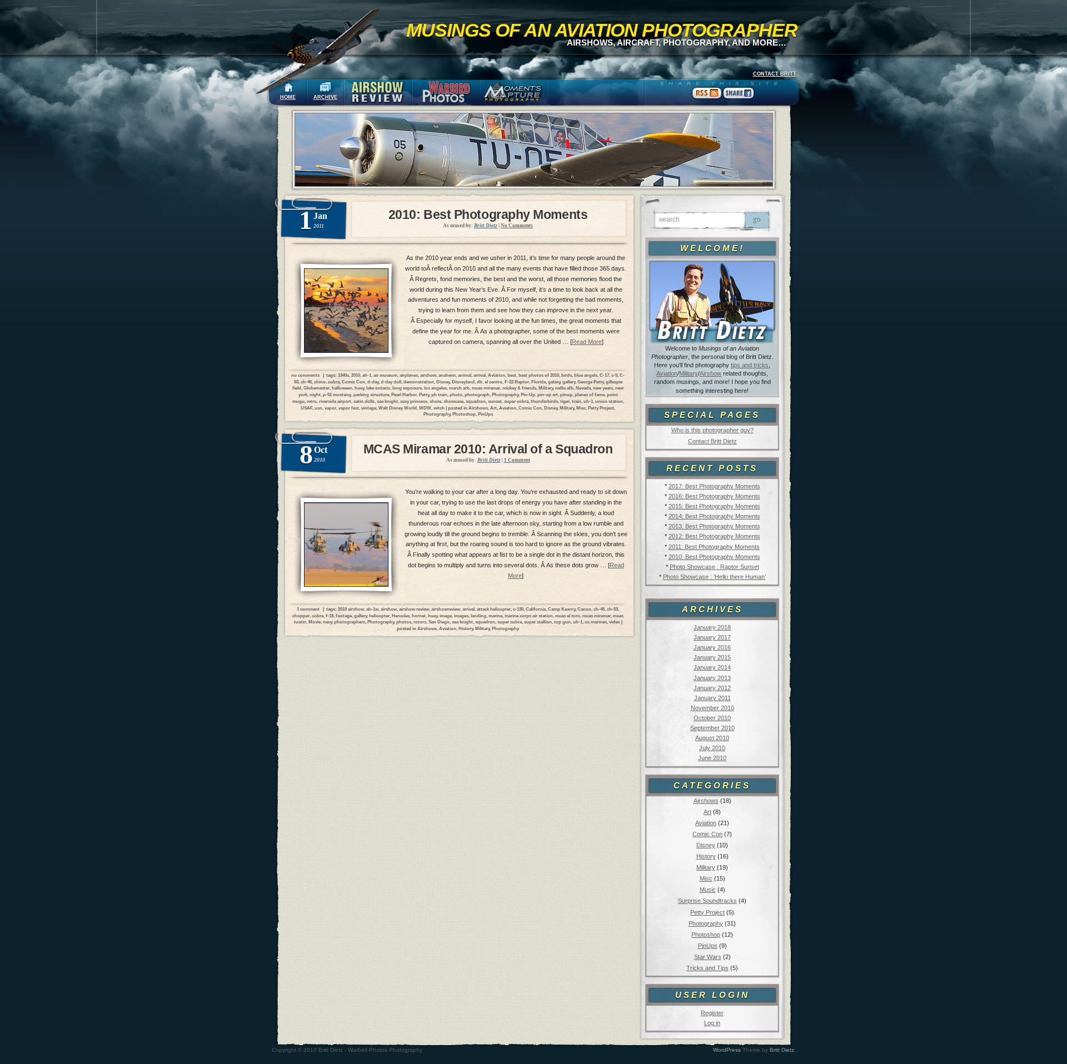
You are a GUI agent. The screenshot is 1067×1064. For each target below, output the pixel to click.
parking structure (371, 394)
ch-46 (306, 381)
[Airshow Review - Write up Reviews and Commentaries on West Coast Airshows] (378, 93)
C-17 (604, 375)
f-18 (329, 615)
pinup (566, 394)
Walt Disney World (397, 408)
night (315, 394)
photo (456, 394)
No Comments (517, 225)
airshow (428, 375)
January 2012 (712, 688)
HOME (288, 97)
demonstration (418, 381)
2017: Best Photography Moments (714, 486)
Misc (706, 878)
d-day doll (391, 381)
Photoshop (705, 934)
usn (318, 408)
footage (344, 615)
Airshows (706, 800)
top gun (562, 622)
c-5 (614, 375)
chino (320, 381)
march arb (459, 388)
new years (603, 388)
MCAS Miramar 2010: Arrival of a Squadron (488, 449)
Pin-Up (528, 394)
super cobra (516, 401)
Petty (424, 394)
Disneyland (463, 381)
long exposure (407, 388)
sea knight (387, 401)
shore (435, 401)
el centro (493, 381)
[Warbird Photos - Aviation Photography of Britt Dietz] (446, 93)
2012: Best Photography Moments (714, 536)
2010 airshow (351, 609)
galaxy (554, 381)
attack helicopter (494, 609)
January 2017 (712, 637)
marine (495, 615)
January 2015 (712, 657)
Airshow (710, 373)
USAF (306, 408)
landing (478, 615)
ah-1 (366, 375)
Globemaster (316, 388)
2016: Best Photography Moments (714, 496)
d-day (372, 381)
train (576, 401)
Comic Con (707, 834)
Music (708, 889)
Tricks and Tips (707, 968)
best (511, 375)
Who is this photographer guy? (712, 430)
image (446, 615)
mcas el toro (567, 615)
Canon (584, 609)
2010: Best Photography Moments (714, 556)
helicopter (379, 615)
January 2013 (712, 678)
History (706, 856)
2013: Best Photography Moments (714, 526)
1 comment (308, 609)
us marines (596, 622)
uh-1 (588, 401)
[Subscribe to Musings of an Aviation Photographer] (707, 98)
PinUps (707, 945)
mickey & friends (519, 388)
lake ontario (378, 388)
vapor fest (348, 408)
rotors (419, 622)
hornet (419, 615)
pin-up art (547, 394)
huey (359, 388)
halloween (342, 388)
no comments (305, 375)
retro (312, 401)
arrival (479, 375)
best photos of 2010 (538, 375)
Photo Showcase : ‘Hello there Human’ (714, 576)
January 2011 (712, 698)
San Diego (439, 622)
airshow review (414, 609)
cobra (334, 381)
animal (464, 375)
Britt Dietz (782, 1050)
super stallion (538, 622)
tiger (565, 401)
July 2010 (712, 748)
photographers (349, 622)
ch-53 (612, 609)
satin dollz (364, 401)
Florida (538, 381)
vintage (368, 408)
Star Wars (707, 956)
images (461, 615)
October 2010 (712, 718)
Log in (712, 1023)
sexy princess (413, 401)
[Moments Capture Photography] (513, 93)
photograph (477, 394)
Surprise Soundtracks (707, 900)
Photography (706, 923)
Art (707, 811)
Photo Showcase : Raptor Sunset (714, 566)
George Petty (590, 381)
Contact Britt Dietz (712, 441)
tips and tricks (750, 365)
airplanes (409, 375)
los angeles (435, 388)
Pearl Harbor (404, 394)
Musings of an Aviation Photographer (601, 30)
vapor (330, 408)
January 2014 (712, 667)
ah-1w (372, 609)
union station (609, 401)
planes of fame (590, 394)
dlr (479, 381)
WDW (425, 408)
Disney (705, 845)
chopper (301, 615)
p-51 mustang (337, 394)
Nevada (583, 388)
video (614, 622)
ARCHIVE (325, 97)
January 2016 (712, 647)
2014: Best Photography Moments (714, 516)
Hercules (401, 615)
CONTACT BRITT (774, 74)
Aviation (666, 373)
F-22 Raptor (517, 381)
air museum (385, 375)
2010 (355, 375)
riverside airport (335, 401)
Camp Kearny (561, 609)
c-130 (518, 609)
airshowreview (445, 609)
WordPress (727, 1050)
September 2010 (712, 728)
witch (439, 408)
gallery (568, 381)
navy (327, 622)
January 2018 (712, 627)
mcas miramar (486, 388)
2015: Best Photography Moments (714, 506)
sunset (495, 401)
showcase (453, 401)
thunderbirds (544, 401)
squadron (476, 401)
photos (403, 622)
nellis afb (564, 388)
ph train (439, 394)
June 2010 (712, 758)
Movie (314, 622)
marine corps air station (529, 615)
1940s (343, 375)
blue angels (585, 375)
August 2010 (712, 738)
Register (712, 1013)
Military (688, 373)
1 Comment (517, 460)
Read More (587, 341)
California (536, 609)
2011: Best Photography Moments (714, 546)
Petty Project (707, 912)
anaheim (447, 375)
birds (566, 375)
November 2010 (712, 708)
